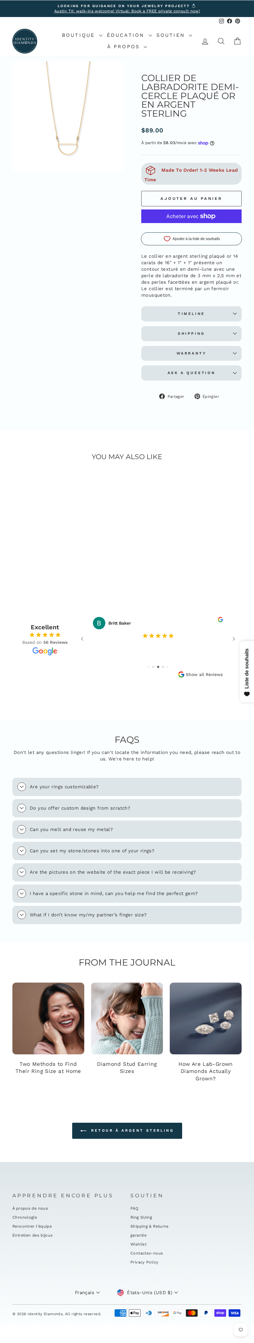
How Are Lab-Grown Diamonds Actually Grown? (205, 1071)
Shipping (191, 333)
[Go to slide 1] (148, 666)
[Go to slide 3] (158, 667)
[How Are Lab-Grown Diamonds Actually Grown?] (206, 1018)
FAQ (134, 1208)
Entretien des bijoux (32, 1235)
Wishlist (138, 1244)
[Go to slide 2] (153, 667)
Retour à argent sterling (131, 1130)
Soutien (172, 35)
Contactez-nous (146, 1253)
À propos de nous (30, 1208)
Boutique (80, 35)
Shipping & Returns (149, 1226)
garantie (138, 1235)
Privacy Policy (144, 1262)
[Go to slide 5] (167, 666)
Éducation (127, 35)
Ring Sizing (141, 1217)
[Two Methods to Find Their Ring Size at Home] (48, 1018)
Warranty (192, 353)
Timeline (191, 314)
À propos (124, 47)
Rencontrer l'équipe (32, 1226)
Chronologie (24, 1217)
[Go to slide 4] (163, 667)
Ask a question (191, 373)
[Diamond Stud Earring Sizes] (127, 1018)
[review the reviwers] (220, 620)
